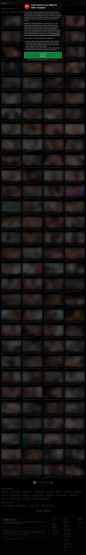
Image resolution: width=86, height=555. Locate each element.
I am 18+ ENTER (43, 55)
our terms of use (53, 59)
